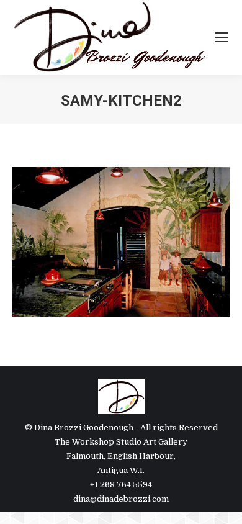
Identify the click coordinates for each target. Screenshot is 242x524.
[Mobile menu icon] (221, 37)
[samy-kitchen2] (121, 242)
